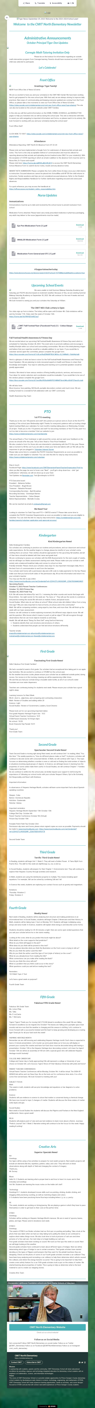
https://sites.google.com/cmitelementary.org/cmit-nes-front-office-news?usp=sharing (43, 105)
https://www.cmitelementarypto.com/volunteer (27, 457)
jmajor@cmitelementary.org (19, 633)
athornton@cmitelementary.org (42, 633)
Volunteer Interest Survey (44, 449)
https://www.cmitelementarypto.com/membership (28, 434)
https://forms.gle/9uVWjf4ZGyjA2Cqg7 (24, 317)
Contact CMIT (16, 1362)
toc (7, 17)
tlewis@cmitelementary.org (44, 636)
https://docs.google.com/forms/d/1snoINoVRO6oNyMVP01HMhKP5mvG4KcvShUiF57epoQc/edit (46, 380)
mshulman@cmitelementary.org (21, 636)
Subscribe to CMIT (34, 1362)
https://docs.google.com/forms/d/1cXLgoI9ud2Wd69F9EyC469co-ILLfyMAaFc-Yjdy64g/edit (44, 354)
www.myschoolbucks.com (28, 829)
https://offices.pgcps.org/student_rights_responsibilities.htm (32, 189)
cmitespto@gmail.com (42, 504)
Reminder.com (27, 475)
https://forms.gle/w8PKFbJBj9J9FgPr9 (37, 163)
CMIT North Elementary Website (47, 1327)
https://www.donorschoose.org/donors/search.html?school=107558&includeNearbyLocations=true (47, 273)
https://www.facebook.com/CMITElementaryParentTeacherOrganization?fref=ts (52, 468)
